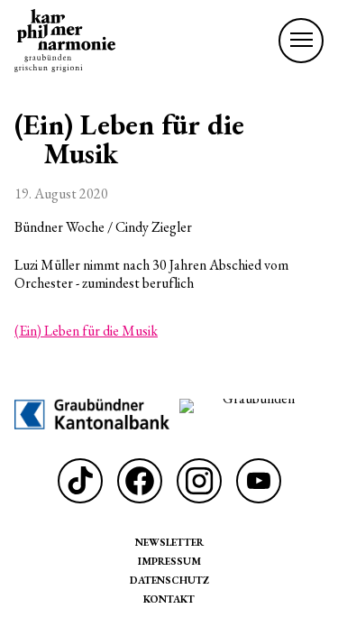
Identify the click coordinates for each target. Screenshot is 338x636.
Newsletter (169, 541)
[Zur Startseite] (64, 40)
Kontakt (169, 598)
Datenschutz (169, 579)
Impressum (169, 560)
